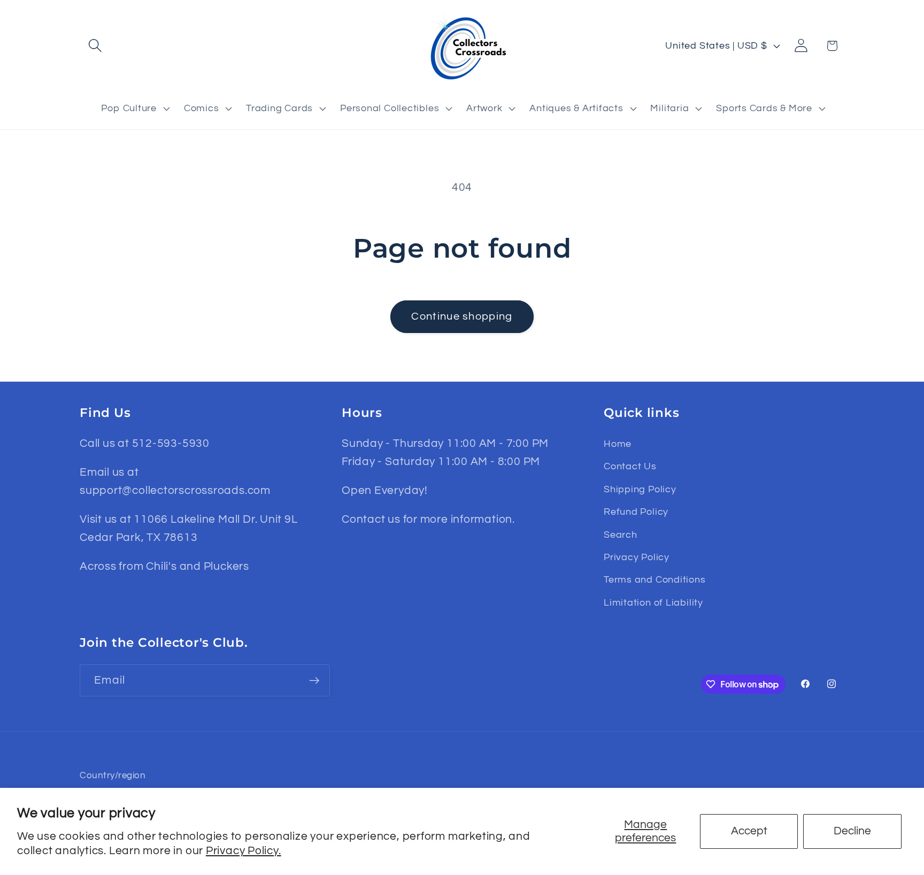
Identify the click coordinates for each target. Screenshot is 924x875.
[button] (95, 45)
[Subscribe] (314, 680)
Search (620, 535)
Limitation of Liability (653, 603)
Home (618, 444)
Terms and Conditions (655, 580)
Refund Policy (636, 512)
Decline (852, 831)
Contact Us (630, 466)
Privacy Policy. (243, 850)
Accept (749, 831)
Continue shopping (461, 316)
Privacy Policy (636, 557)
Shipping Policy (640, 489)
